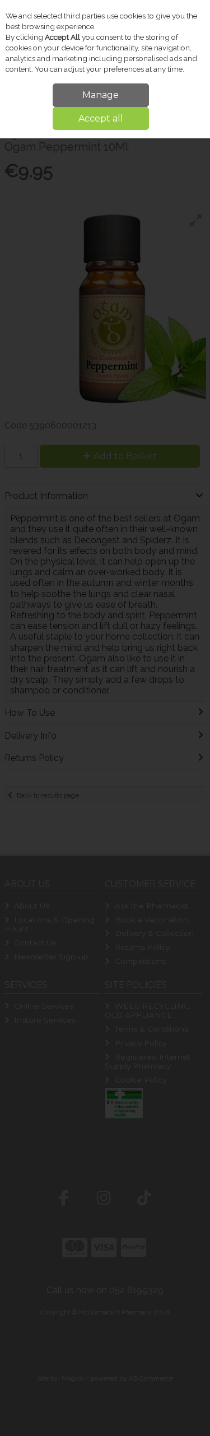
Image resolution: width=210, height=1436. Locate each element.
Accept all (100, 118)
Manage (100, 95)
